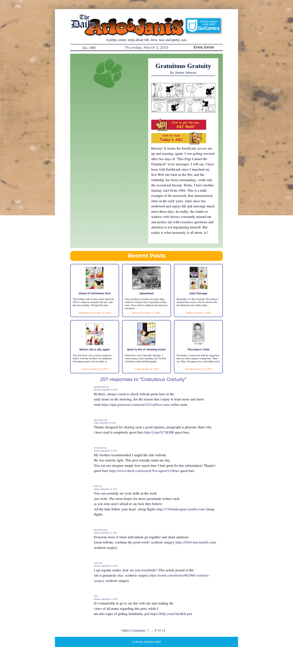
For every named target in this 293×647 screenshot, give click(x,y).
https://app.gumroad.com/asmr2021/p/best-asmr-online (141, 404)
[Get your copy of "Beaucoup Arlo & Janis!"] (178, 129)
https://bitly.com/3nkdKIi (168, 613)
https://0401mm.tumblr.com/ (195, 542)
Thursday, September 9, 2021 (106, 389)
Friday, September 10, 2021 (105, 422)
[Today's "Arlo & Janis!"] (178, 143)
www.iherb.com (100, 447)
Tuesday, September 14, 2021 (106, 565)
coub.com (98, 562)
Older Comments (133, 630)
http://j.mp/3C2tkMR (159, 432)
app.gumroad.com (101, 386)
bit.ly (96, 596)
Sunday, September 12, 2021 (105, 450)
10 (159, 630)
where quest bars (100, 419)
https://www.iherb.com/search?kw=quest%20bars (144, 470)
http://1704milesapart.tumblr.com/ (181, 509)
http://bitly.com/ (100, 529)
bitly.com (98, 486)
